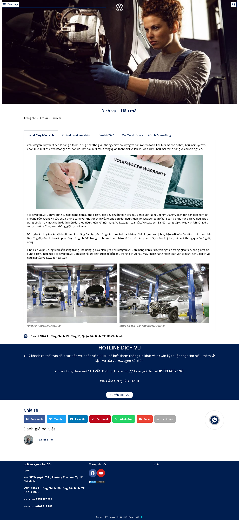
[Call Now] (214, 420)
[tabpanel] (119, 235)
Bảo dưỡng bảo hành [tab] (41, 135)
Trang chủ (30, 118)
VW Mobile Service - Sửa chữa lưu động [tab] (146, 135)
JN (142, 517)
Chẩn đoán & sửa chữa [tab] (76, 135)
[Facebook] (93, 473)
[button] (10, 4)
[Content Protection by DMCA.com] (97, 482)
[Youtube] (101, 473)
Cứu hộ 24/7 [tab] (106, 135)
